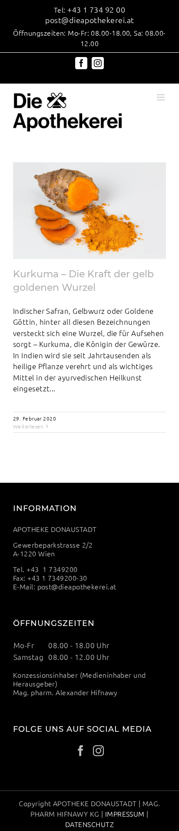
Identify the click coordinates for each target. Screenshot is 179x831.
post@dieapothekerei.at (89, 20)
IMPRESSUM (125, 813)
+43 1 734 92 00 (96, 9)
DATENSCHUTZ (89, 824)
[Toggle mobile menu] (161, 97)
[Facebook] (80, 750)
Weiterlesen (28, 426)
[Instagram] (98, 750)
